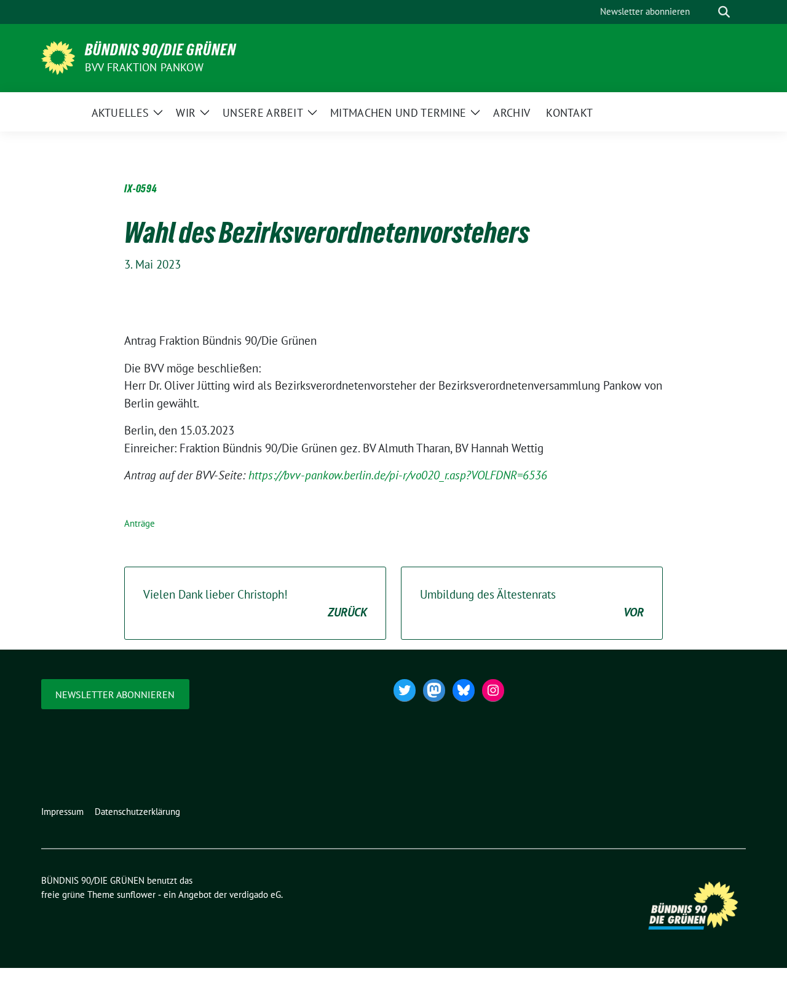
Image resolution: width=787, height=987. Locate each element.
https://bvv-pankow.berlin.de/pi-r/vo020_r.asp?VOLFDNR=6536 (397, 475)
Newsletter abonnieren (115, 694)
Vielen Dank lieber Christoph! (255, 603)
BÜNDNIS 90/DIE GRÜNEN (160, 50)
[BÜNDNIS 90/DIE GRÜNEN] (58, 56)
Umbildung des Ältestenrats (532, 603)
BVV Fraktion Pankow (144, 67)
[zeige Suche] (724, 12)
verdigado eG (255, 894)
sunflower (136, 894)
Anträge (139, 523)
